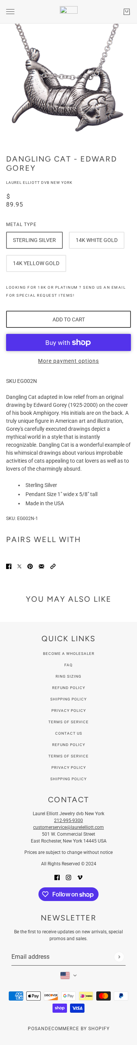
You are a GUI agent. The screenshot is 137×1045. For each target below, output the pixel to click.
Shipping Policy (68, 699)
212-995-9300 (68, 820)
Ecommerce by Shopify (79, 1028)
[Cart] (127, 12)
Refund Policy (68, 688)
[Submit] (119, 957)
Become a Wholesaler (68, 653)
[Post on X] (19, 566)
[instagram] (68, 877)
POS (33, 1028)
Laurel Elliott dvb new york (39, 182)
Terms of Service (68, 722)
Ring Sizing (68, 676)
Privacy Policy (68, 710)
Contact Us (68, 733)
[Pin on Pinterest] (30, 566)
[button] (53, 566)
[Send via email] (41, 566)
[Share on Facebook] (8, 566)
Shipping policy (68, 779)
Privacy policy (68, 767)
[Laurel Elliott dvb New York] (69, 11)
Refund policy (68, 745)
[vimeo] (80, 877)
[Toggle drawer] (10, 11)
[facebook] (57, 877)
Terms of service (68, 756)
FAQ (68, 665)
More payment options (68, 361)
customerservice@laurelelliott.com (68, 827)
